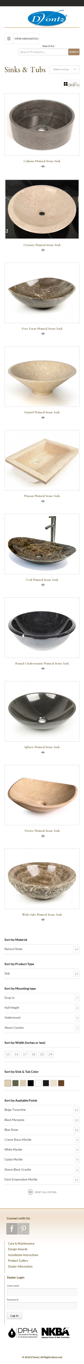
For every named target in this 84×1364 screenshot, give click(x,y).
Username (13, 1285)
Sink (7, 973)
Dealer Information (20, 1266)
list (78, 85)
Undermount (12, 1017)
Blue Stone (18, 1082)
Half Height (11, 1007)
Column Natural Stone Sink (42, 161)
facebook (12, 1228)
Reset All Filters (45, 1192)
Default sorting (60, 69)
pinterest (23, 1228)
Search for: (48, 46)
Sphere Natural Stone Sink (42, 747)
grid (68, 85)
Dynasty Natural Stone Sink (42, 245)
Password (12, 1299)
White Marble (41, 1082)
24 (50, 1054)
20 (42, 1054)
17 (25, 1054)
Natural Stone (13, 949)
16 (16, 1054)
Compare (43, 166)
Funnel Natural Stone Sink (42, 412)
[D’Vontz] (43, 17)
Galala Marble (13, 1159)
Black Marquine (14, 1120)
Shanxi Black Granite (17, 1169)
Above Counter (14, 1027)
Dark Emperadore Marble (64, 1082)
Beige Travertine (15, 1109)
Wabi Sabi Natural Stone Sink (42, 914)
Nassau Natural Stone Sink (42, 496)
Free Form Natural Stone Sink (42, 328)
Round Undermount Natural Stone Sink (42, 663)
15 (8, 1054)
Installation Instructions (23, 1255)
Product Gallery (18, 1260)
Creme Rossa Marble (56, 1082)
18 (33, 1054)
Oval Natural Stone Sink (42, 580)
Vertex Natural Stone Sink (42, 831)
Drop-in (9, 998)
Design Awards (18, 1249)
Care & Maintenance (21, 1243)
